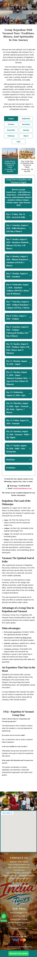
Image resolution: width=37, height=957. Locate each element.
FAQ (18, 896)
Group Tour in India (19, 916)
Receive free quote (19, 953)
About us (19, 890)
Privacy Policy (19, 900)
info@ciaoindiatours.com (22, 488)
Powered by (7, 939)
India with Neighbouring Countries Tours (19, 924)
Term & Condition (19, 903)
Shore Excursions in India (19, 928)
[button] (3, 916)
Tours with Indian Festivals (19, 919)
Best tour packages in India (19, 913)
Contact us (19, 893)
